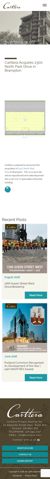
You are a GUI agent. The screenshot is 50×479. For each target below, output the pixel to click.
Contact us (25, 454)
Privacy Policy (31, 476)
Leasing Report (25, 461)
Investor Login (25, 448)
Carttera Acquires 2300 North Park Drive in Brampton (24, 66)
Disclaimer (17, 476)
